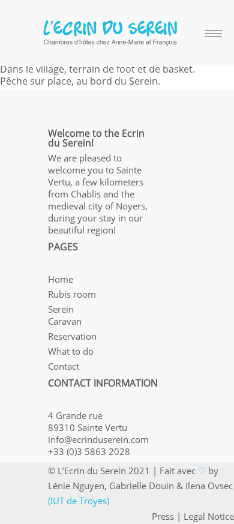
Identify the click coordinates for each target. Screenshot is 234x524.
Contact (63, 366)
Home (60, 279)
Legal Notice (209, 516)
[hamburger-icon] (213, 33)
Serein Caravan (65, 315)
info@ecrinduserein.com (98, 439)
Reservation (72, 336)
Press (163, 516)
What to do (71, 351)
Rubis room (72, 294)
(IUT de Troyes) (78, 501)
